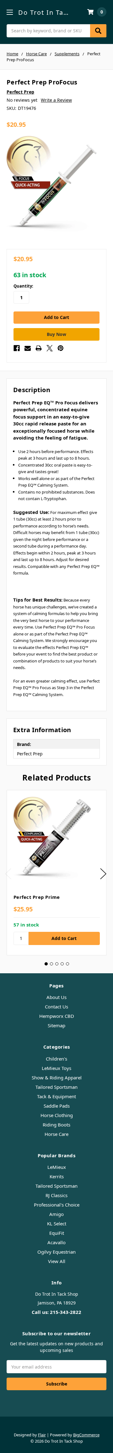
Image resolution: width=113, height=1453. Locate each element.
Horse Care (56, 1134)
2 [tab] (51, 963)
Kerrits (57, 1176)
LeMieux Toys (56, 1068)
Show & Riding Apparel (57, 1077)
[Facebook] (16, 348)
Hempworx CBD (56, 1016)
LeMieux (56, 1167)
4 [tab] (62, 963)
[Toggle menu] (9, 12)
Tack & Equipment (56, 1096)
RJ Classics (56, 1195)
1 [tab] (46, 963)
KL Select (56, 1223)
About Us (56, 997)
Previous (8, 873)
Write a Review (56, 100)
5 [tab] (67, 963)
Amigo (56, 1214)
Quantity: (23, 286)
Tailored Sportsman (56, 1087)
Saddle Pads (57, 1106)
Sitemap (56, 1025)
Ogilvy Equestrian (56, 1252)
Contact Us (56, 1006)
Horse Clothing (56, 1115)
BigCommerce (86, 1435)
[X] (49, 348)
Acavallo (56, 1242)
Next (103, 873)
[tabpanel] (56, 872)
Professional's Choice (56, 1205)
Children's (56, 1059)
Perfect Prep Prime (36, 897)
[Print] (38, 348)
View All (56, 1261)
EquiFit (56, 1233)
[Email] (27, 348)
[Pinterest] (60, 348)
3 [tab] (56, 963)
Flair (42, 1435)
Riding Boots (56, 1124)
